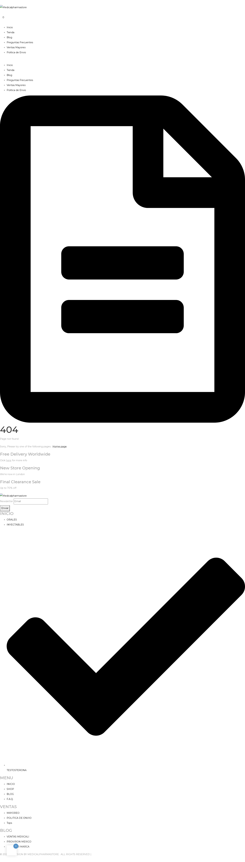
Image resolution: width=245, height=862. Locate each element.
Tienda (10, 32)
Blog (9, 37)
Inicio (10, 27)
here (8, 460)
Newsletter (6, 501)
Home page (59, 446)
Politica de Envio (16, 52)
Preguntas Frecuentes (20, 42)
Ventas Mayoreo (16, 47)
